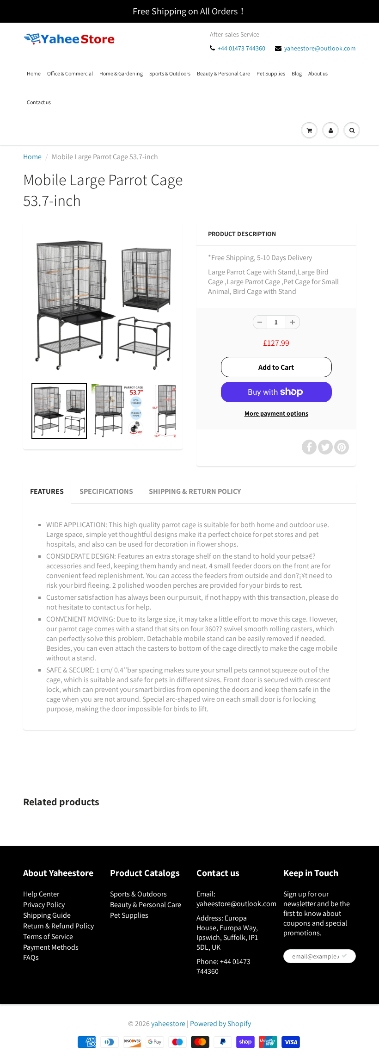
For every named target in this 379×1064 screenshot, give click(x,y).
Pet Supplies (271, 73)
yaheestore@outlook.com (320, 48)
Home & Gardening (121, 73)
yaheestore (168, 1023)
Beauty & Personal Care (223, 73)
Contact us (39, 102)
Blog (297, 73)
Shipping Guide (47, 915)
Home (34, 73)
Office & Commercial (70, 73)
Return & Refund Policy (58, 926)
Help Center (41, 894)
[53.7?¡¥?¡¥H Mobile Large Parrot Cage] (102, 304)
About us (318, 73)
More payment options (276, 413)
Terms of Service (48, 936)
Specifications (106, 491)
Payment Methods (51, 947)
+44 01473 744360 (241, 48)
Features (47, 491)
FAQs (31, 957)
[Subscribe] (344, 955)
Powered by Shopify (220, 1023)
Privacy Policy (44, 904)
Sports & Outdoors (169, 73)
